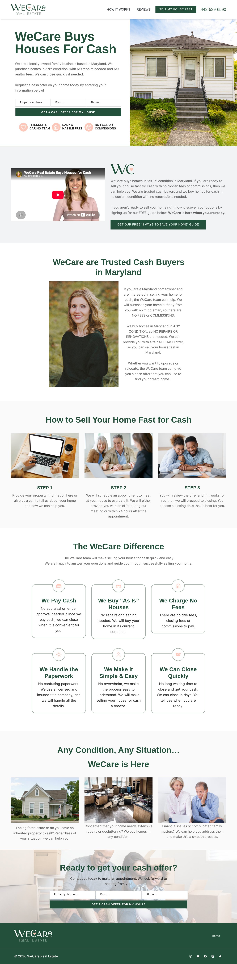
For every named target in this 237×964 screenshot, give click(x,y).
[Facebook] (205, 956)
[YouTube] (198, 956)
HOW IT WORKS (118, 9)
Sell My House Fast (176, 9)
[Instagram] (212, 956)
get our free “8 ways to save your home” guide (158, 224)
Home (216, 936)
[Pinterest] (190, 956)
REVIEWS (143, 9)
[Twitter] (220, 956)
